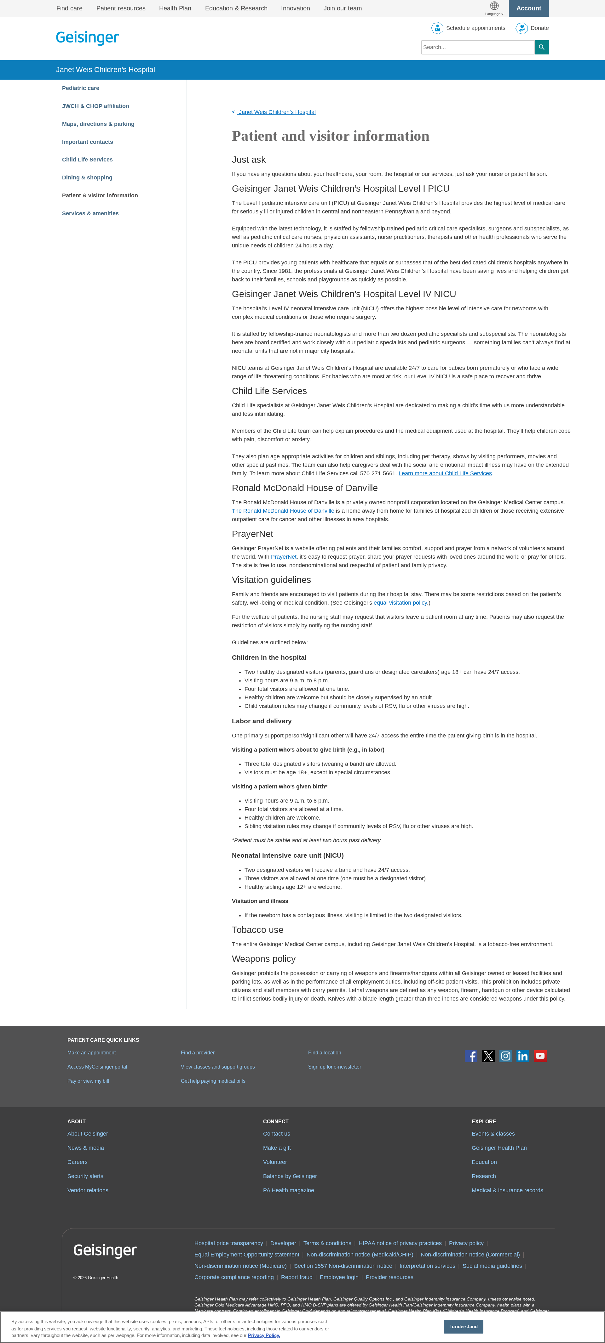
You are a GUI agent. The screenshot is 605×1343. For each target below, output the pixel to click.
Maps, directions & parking (99, 124)
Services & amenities (90, 213)
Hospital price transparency (228, 1243)
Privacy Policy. (264, 1335)
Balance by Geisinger (290, 1176)
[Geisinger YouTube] (540, 1056)
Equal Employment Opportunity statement (246, 1254)
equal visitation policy (400, 603)
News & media (85, 1148)
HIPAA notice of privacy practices (400, 1243)
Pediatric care (80, 88)
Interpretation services (427, 1266)
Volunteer (275, 1162)
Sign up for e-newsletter (334, 1066)
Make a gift (277, 1148)
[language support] (494, 8)
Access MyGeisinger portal (97, 1066)
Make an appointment (91, 1052)
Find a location (324, 1052)
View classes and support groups (218, 1066)
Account (528, 8)
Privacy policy (466, 1243)
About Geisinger (87, 1134)
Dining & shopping (88, 177)
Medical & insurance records (507, 1190)
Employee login (339, 1277)
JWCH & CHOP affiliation (95, 106)
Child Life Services (87, 159)
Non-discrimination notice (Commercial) (470, 1254)
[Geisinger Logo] (87, 38)
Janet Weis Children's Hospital (105, 69)
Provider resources (389, 1277)
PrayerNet (284, 557)
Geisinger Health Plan (499, 1148)
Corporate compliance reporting (234, 1277)
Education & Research (236, 8)
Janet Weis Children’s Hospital (276, 112)
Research (484, 1176)
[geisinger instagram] (505, 1056)
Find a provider (198, 1052)
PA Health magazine (288, 1190)
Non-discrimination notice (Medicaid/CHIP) (360, 1254)
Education (484, 1162)
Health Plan (175, 8)
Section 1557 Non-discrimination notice (343, 1266)
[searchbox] (478, 47)
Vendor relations (87, 1190)
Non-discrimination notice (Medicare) (240, 1266)
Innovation (295, 8)
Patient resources (121, 8)
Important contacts (88, 142)
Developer (283, 1243)
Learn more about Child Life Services (445, 473)
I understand (463, 1326)
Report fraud (297, 1277)
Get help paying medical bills (213, 1081)
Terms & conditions (327, 1243)
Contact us (276, 1134)
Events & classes (493, 1134)
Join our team (343, 8)
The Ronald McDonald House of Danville (283, 511)
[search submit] (542, 47)
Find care (69, 8)
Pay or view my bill (88, 1081)
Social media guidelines (492, 1266)
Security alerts (85, 1176)
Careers (77, 1162)
